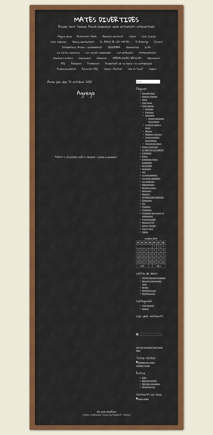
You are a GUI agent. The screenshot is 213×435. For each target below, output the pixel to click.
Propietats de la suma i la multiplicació (128, 63)
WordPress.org (148, 294)
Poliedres (76, 63)
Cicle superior (59, 41)
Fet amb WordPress (106, 411)
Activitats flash (87, 36)
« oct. (142, 266)
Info (148, 47)
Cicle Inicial (149, 36)
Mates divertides (106, 20)
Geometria (132, 47)
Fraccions (149, 112)
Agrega (86, 93)
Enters (158, 41)
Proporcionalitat (66, 68)
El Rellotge (142, 41)
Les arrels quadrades (98, 52)
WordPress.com (149, 291)
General (91, 157)
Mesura (148, 131)
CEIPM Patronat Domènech (154, 278)
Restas (145, 287)
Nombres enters (63, 58)
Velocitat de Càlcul (153, 144)
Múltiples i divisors (153, 134)
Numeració (85, 58)
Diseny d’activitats (83, 41)
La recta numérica (68, 52)
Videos (152, 68)
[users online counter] (142, 399)
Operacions (153, 58)
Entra (144, 378)
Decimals (149, 109)
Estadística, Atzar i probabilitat (82, 47)
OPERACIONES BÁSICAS (127, 58)
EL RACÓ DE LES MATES (115, 41)
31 (163, 262)
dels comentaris (151, 384)
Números (102, 58)
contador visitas (143, 366)
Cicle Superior (148, 306)
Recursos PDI (90, 68)
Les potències (125, 52)
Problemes (93, 63)
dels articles (149, 381)
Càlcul (132, 36)
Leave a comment (107, 157)
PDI (63, 63)
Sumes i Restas (113, 68)
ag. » (159, 266)
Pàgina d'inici (65, 36)
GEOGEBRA (114, 47)
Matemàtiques (147, 52)
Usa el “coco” (135, 68)
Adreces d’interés (112, 36)
